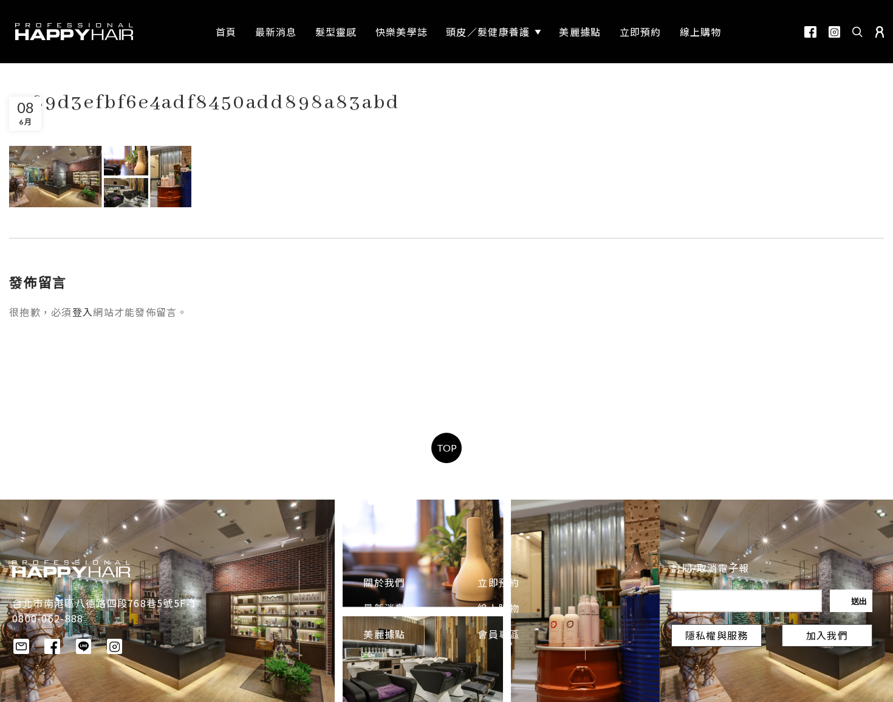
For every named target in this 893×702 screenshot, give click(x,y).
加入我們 (827, 636)
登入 (83, 313)
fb (810, 32)
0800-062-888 (47, 618)
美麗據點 (384, 635)
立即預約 (498, 584)
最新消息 (384, 609)
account (879, 32)
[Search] (857, 31)
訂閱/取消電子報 (710, 569)
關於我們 (384, 584)
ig (834, 32)
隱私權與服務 (716, 636)
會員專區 (498, 635)
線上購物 (498, 609)
